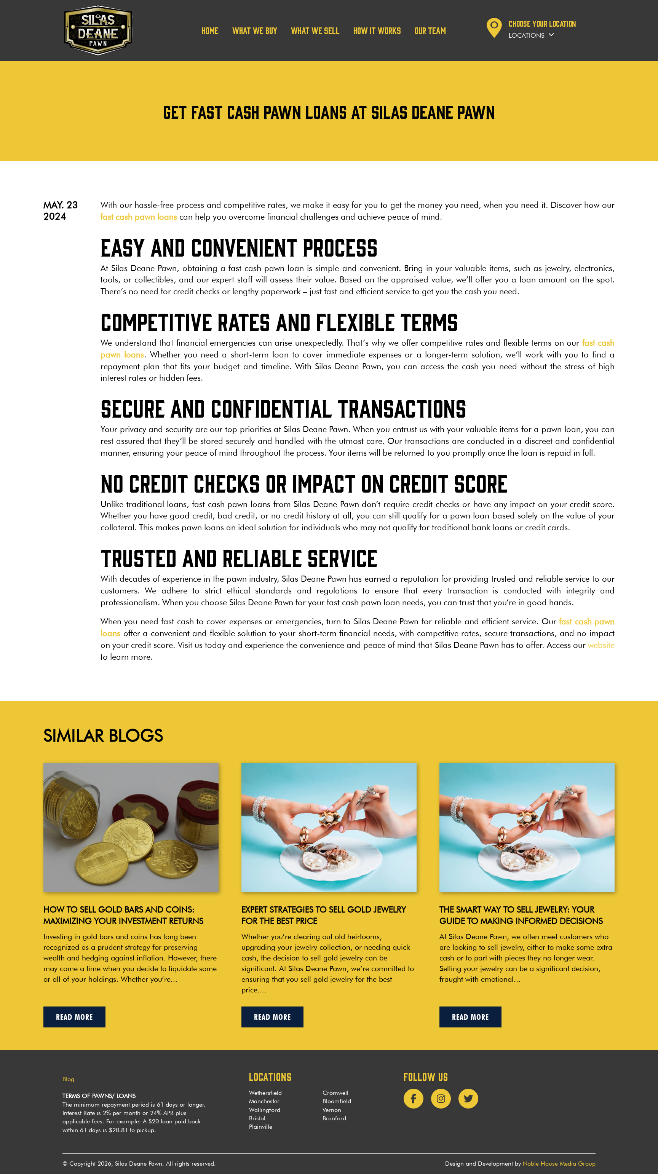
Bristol (257, 1118)
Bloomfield (337, 1101)
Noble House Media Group (559, 1163)
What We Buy (254, 30)
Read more (74, 1017)
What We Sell (315, 30)
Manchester (264, 1101)
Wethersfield (265, 1092)
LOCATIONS (270, 1076)
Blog (68, 1079)
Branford (334, 1118)
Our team (430, 30)
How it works (377, 30)
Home (210, 30)
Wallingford (264, 1109)
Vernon (332, 1109)
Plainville (260, 1126)
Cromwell (335, 1092)
